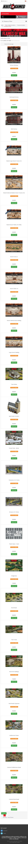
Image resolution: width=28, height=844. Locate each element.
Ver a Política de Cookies (15, 842)
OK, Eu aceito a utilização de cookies (14, 841)
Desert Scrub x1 (14, 256)
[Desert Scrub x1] (14, 246)
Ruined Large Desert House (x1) (14, 161)
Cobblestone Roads (14, 735)
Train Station (14, 384)
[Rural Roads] (14, 597)
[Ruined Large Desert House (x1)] (14, 150)
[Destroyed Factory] (14, 86)
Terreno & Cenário (21, 25)
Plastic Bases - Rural (14, 544)
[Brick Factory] (14, 118)
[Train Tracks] (14, 629)
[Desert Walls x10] (14, 278)
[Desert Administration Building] (14, 310)
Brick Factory (14, 129)
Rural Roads (14, 607)
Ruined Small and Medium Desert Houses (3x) (14, 192)
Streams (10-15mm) (14, 512)
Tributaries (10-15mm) (14, 480)
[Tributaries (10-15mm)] (14, 469)
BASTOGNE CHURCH (14, 416)
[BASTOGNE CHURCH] (14, 405)
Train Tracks (14, 639)
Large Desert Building (14, 352)
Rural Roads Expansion (14, 703)
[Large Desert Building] (14, 342)
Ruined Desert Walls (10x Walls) (14, 224)
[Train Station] (14, 374)
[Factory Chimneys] (14, 54)
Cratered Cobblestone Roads (14, 767)
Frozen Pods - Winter (14, 448)
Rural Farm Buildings (14, 671)
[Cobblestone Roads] (14, 725)
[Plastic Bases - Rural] (14, 533)
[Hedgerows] (14, 565)
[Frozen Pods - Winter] (14, 437)
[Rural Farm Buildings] (14, 661)
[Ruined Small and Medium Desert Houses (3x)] (14, 182)
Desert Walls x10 (14, 288)
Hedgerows (14, 575)
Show (5, 44)
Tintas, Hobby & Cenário (10, 25)
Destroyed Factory (14, 97)
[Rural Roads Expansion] (14, 693)
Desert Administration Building (14, 320)
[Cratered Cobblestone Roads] (14, 757)
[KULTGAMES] (14, 7)
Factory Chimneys (14, 65)
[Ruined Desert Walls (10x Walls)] (14, 214)
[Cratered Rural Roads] (14, 788)
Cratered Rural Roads (14, 799)
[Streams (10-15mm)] (14, 501)
